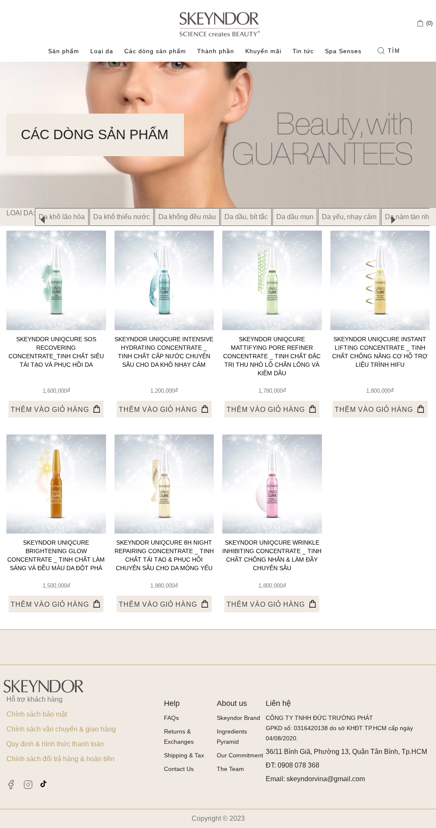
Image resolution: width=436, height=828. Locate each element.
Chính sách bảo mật (36, 714)
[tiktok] (43, 783)
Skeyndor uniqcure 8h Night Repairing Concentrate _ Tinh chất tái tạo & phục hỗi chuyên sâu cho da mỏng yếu (164, 555)
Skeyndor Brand (238, 717)
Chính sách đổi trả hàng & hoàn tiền (60, 758)
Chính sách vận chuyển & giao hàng (61, 729)
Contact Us (179, 768)
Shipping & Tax (184, 755)
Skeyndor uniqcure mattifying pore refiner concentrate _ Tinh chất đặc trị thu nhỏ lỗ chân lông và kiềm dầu (272, 356)
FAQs (171, 717)
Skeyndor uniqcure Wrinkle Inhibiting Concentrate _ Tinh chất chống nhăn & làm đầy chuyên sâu (271, 555)
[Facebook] (11, 784)
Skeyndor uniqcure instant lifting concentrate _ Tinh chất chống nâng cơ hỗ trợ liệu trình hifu (379, 352)
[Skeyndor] (220, 23)
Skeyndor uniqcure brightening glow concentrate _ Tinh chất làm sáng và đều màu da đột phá (56, 555)
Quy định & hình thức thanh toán (55, 744)
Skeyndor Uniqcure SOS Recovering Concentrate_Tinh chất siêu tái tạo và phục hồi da (56, 352)
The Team (230, 768)
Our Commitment (240, 755)
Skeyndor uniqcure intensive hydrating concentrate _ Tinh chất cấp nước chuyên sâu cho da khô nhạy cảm (164, 352)
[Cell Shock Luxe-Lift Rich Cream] (56, 280)
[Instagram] (28, 784)
